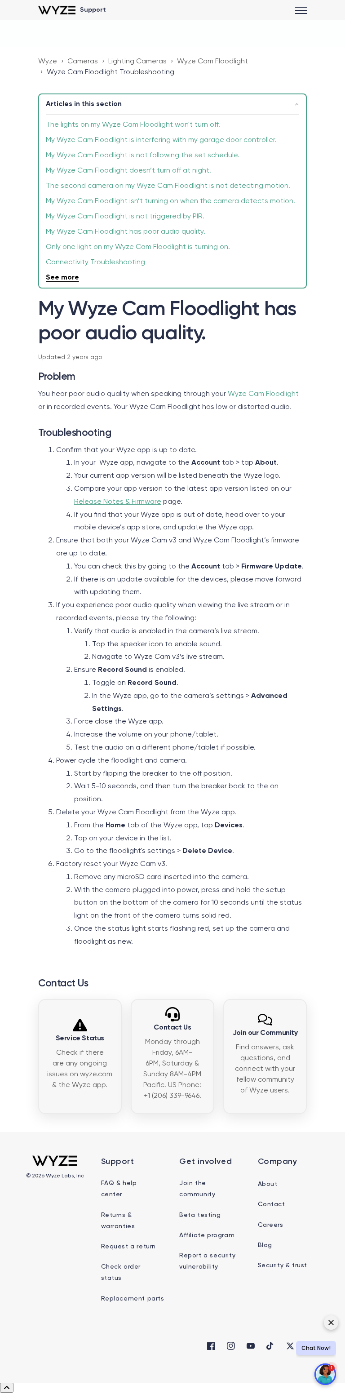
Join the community (197, 1189)
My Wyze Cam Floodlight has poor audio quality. (125, 231)
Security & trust (283, 1265)
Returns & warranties (118, 1221)
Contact (271, 1204)
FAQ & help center (119, 1189)
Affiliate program (206, 1235)
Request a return (128, 1246)
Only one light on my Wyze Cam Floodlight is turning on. (138, 247)
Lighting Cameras (137, 61)
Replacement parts (132, 1299)
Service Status (80, 1038)
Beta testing (200, 1215)
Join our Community (265, 1033)
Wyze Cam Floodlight (212, 61)
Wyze (47, 61)
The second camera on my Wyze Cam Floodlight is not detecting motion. (168, 186)
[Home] (56, 10)
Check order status (121, 1272)
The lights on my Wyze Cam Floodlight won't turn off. (133, 125)
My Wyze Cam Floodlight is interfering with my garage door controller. (161, 140)
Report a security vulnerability (207, 1261)
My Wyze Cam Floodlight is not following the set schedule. (142, 155)
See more (62, 277)
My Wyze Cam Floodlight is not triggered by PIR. (125, 216)
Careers (270, 1225)
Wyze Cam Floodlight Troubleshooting (110, 72)
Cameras (82, 61)
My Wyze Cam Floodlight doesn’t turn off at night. (128, 170)
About (268, 1184)
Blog (265, 1245)
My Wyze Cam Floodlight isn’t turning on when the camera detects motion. (170, 201)
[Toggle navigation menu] (301, 10)
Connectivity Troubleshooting (95, 262)
